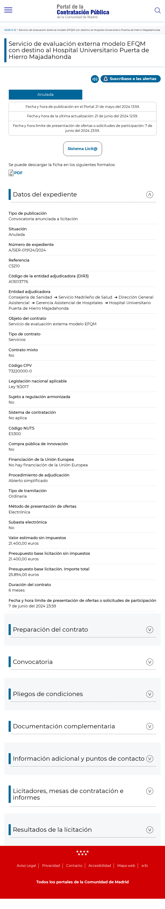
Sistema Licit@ (83, 148)
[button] (8, 9)
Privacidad (51, 866)
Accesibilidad (100, 866)
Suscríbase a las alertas (133, 78)
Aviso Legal (26, 866)
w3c (144, 866)
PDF (18, 173)
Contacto (74, 866)
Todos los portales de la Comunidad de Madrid (82, 882)
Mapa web (126, 866)
